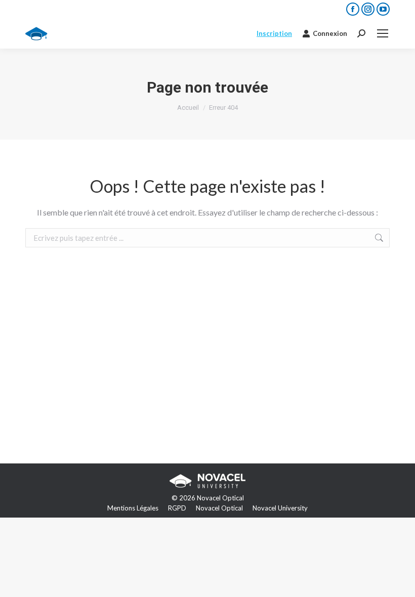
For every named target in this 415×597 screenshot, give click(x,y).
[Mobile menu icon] (383, 33)
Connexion (330, 33)
